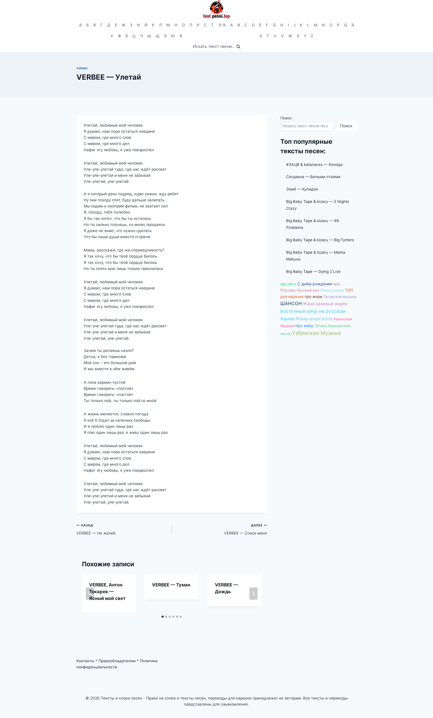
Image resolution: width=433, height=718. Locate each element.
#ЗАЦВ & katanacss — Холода (314, 164)
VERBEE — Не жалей (95, 529)
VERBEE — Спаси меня (245, 529)
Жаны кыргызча (314, 318)
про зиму (304, 325)
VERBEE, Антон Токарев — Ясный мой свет (107, 591)
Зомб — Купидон (302, 189)
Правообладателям (117, 661)
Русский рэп (308, 290)
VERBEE (82, 68)
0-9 (222, 25)
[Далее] (253, 594)
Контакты (85, 661)
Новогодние (332, 290)
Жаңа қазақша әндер (325, 303)
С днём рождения (314, 283)
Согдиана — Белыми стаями (313, 176)
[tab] (162, 617)
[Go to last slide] (90, 594)
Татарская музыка (339, 296)
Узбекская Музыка (316, 333)
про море (313, 296)
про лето (288, 284)
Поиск (286, 118)
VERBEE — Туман (171, 585)
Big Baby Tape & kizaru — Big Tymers (320, 240)
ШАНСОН (291, 303)
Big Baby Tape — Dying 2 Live (313, 271)
